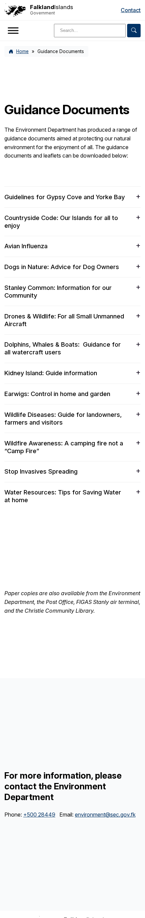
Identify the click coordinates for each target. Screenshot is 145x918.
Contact (131, 10)
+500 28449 (39, 814)
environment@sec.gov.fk (105, 814)
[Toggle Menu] (13, 30)
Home (22, 51)
